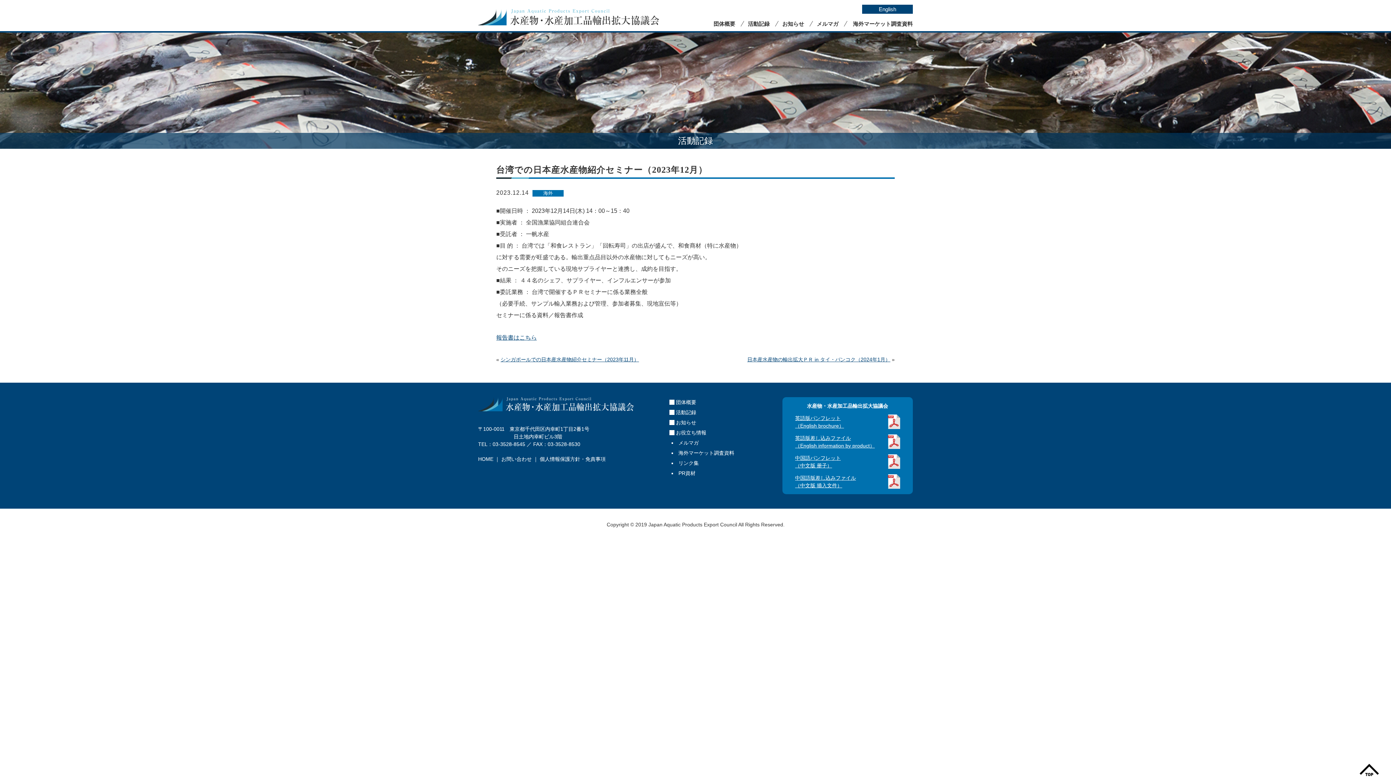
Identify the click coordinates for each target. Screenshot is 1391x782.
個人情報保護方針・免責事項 (573, 459)
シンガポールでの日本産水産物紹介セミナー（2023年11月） (570, 359)
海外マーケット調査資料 (883, 23)
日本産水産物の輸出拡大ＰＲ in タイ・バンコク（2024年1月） (818, 359)
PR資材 (687, 473)
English (887, 9)
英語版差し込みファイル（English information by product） (835, 442)
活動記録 (759, 23)
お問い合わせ (516, 459)
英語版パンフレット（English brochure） (819, 422)
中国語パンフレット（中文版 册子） (818, 461)
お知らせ (793, 23)
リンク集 (688, 463)
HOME (485, 459)
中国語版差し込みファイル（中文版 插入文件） (825, 481)
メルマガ (828, 23)
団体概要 (724, 23)
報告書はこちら (516, 338)
